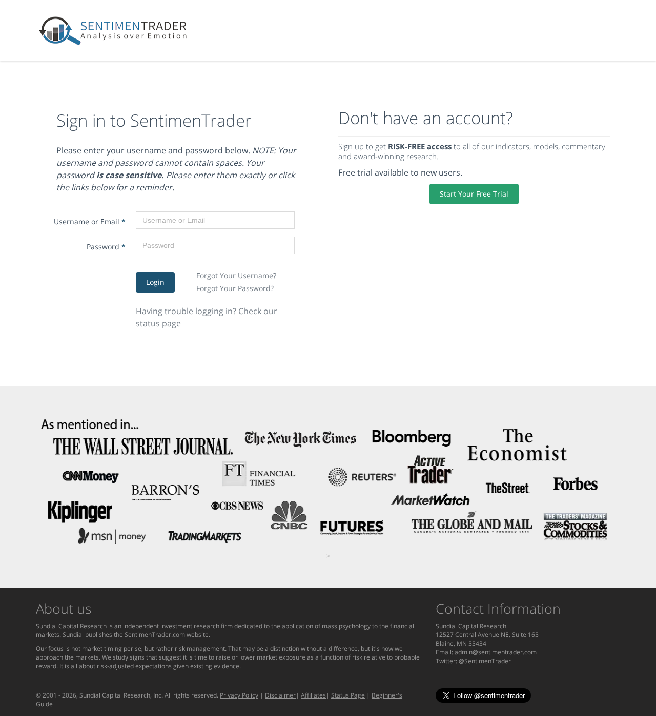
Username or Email (90, 221)
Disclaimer (280, 695)
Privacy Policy (239, 695)
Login (155, 282)
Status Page (348, 695)
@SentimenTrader (485, 660)
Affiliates (313, 695)
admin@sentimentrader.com (496, 652)
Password (106, 246)
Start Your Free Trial (474, 194)
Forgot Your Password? (235, 288)
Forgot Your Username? (236, 275)
